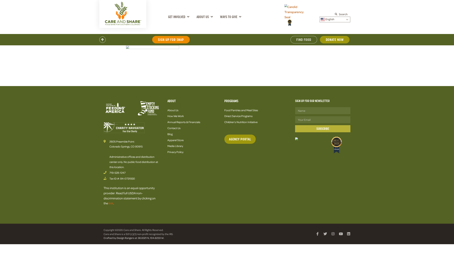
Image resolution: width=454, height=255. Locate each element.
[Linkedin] (348, 234)
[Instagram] (333, 234)
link (111, 203)
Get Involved (176, 17)
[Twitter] (325, 234)
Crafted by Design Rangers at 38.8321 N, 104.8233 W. (134, 237)
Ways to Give (228, 17)
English (329, 19)
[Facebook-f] (317, 234)
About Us (202, 17)
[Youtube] (341, 234)
